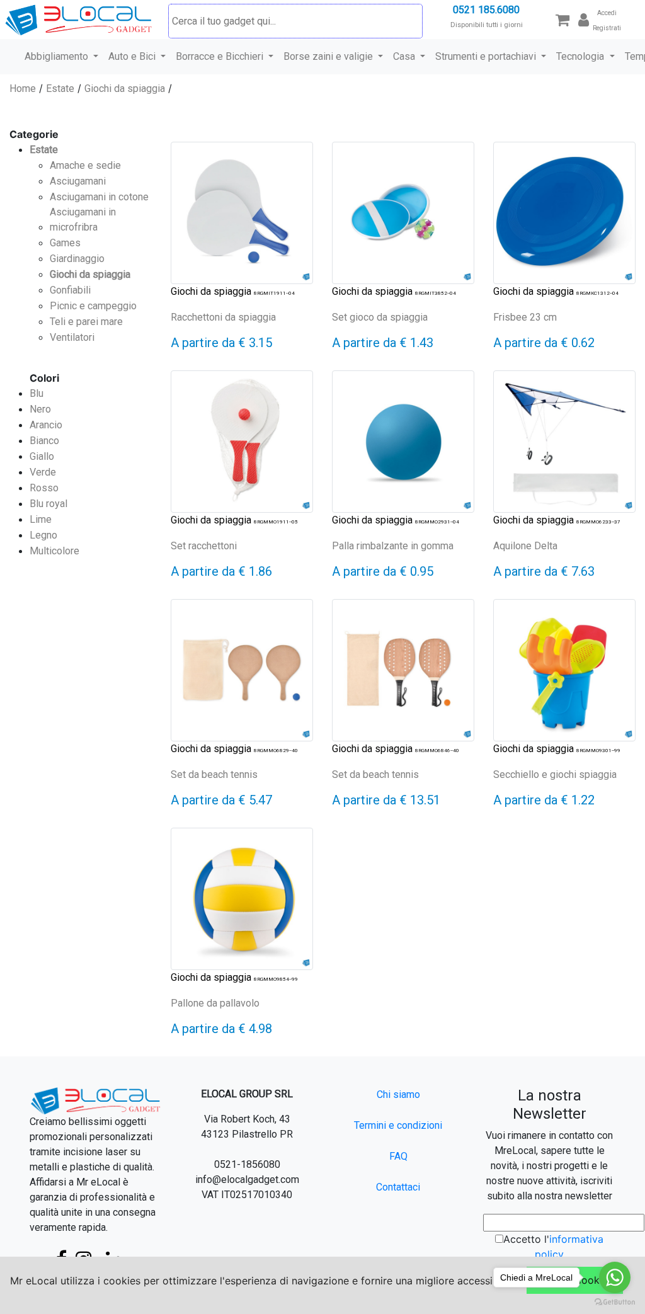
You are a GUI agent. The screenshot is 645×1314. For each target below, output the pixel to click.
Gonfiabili (70, 290)
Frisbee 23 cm (525, 317)
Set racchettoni (204, 546)
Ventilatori (72, 337)
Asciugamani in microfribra (83, 219)
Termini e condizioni (398, 1125)
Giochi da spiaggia (124, 88)
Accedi (607, 12)
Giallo (42, 456)
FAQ (398, 1156)
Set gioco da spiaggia (380, 317)
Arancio (46, 425)
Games (65, 243)
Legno (43, 535)
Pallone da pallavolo (215, 1003)
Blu (36, 393)
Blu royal (48, 504)
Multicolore (54, 551)
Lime (41, 519)
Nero (40, 409)
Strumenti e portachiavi (487, 56)
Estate (60, 88)
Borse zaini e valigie (329, 56)
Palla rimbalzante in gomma (393, 546)
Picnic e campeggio (93, 306)
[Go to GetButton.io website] (615, 1301)
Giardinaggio (77, 259)
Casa (405, 56)
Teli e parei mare (86, 322)
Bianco (44, 441)
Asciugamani (78, 181)
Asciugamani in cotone (99, 197)
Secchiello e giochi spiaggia (555, 774)
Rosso (44, 488)
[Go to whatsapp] (615, 1277)
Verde (43, 472)
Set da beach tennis (214, 774)
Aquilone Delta (525, 546)
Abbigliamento (58, 56)
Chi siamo (398, 1094)
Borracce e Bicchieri (221, 56)
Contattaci (398, 1187)
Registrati (607, 28)
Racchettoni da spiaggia (223, 317)
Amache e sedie (85, 165)
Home (22, 88)
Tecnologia (581, 56)
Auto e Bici (133, 56)
